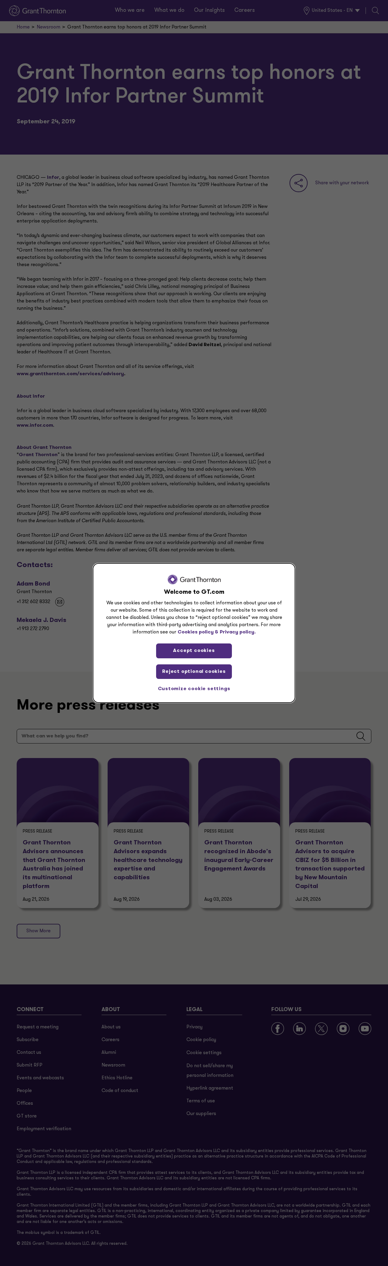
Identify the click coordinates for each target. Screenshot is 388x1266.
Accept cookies (194, 650)
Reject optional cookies (194, 671)
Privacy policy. (238, 632)
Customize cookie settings (194, 688)
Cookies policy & (198, 632)
